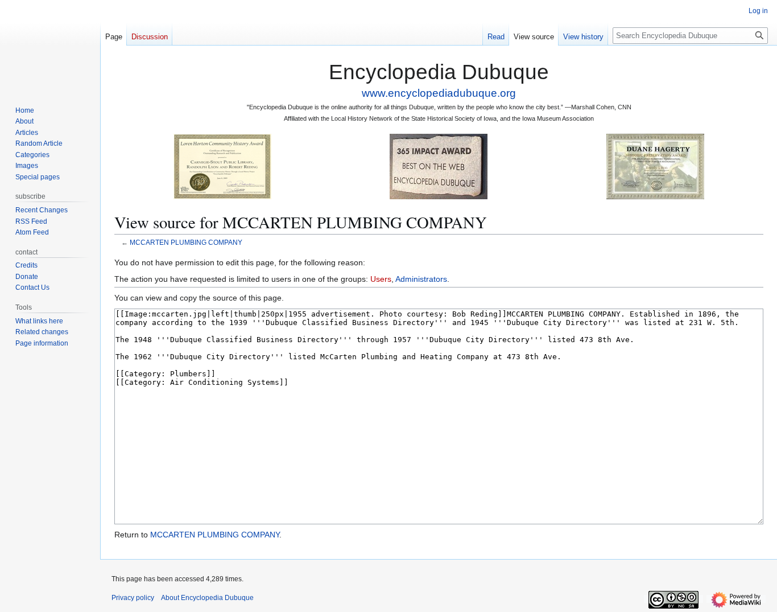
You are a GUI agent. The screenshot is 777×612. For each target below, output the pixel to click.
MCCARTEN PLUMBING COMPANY (186, 242)
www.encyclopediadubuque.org (439, 93)
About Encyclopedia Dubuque (207, 598)
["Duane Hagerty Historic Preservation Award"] (655, 166)
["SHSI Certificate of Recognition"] (222, 166)
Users (380, 279)
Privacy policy (132, 598)
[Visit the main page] (50, 45)
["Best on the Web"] (438, 166)
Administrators (421, 279)
